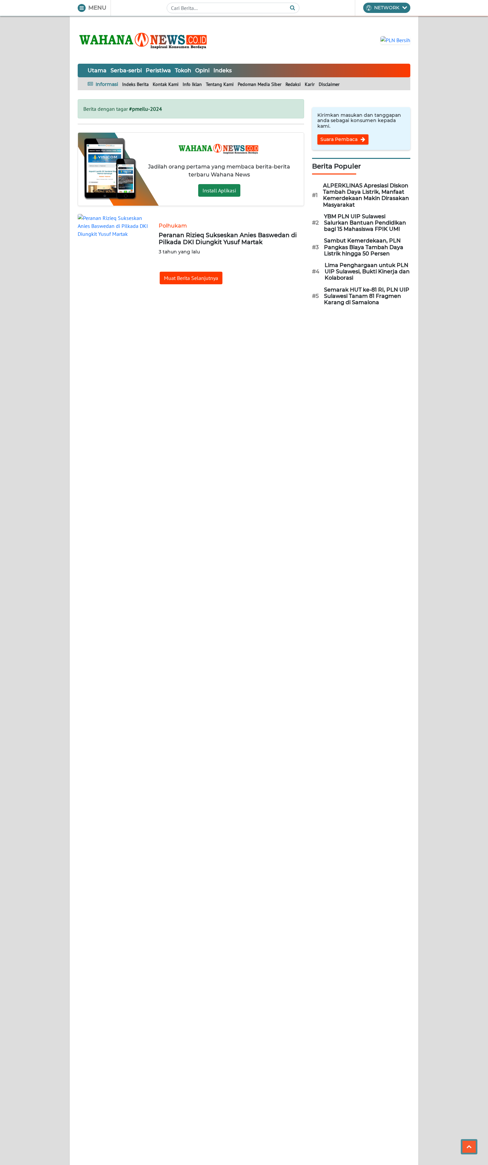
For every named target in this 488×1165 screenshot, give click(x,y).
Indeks (222, 70)
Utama (97, 70)
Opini (202, 70)
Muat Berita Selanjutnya (191, 278)
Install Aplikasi (219, 190)
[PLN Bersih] (395, 39)
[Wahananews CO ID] (144, 39)
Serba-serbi (126, 70)
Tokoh (183, 70)
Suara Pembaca (339, 139)
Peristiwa (158, 70)
